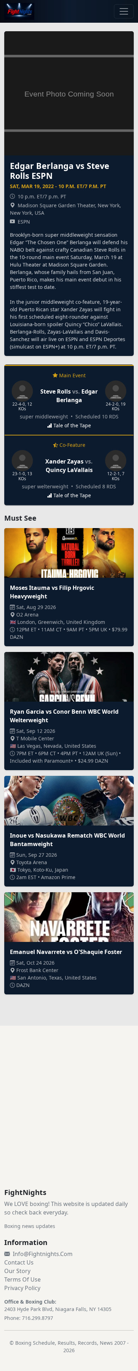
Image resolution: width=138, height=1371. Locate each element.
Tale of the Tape (72, 425)
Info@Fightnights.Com (43, 1254)
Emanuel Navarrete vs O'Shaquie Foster (66, 952)
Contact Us (19, 1262)
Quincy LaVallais (69, 470)
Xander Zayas (65, 461)
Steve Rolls (55, 391)
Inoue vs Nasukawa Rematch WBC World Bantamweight (67, 840)
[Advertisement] (69, 1115)
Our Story (17, 1271)
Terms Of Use (22, 1279)
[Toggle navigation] (124, 11)
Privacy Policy (22, 1288)
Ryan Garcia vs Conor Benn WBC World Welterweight (64, 716)
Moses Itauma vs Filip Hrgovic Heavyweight (52, 592)
